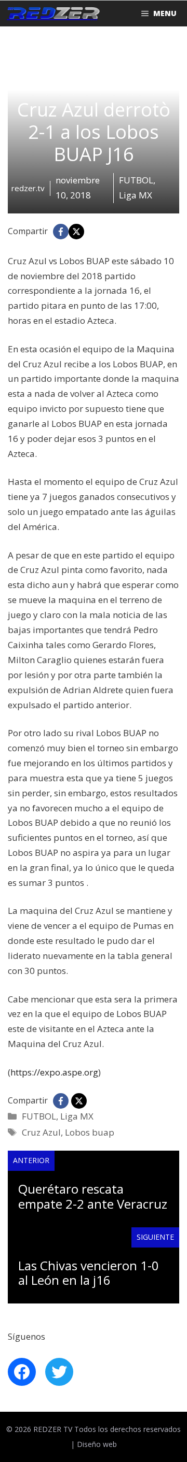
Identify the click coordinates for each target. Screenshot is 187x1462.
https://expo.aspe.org (54, 1072)
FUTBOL (39, 1116)
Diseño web (97, 1444)
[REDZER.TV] (52, 13)
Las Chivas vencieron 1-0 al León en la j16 (88, 1273)
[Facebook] (61, 231)
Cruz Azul (41, 1132)
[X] (76, 231)
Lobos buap (89, 1132)
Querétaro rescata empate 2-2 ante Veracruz (92, 1196)
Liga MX (77, 1116)
